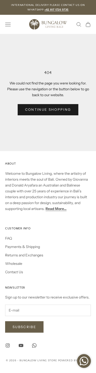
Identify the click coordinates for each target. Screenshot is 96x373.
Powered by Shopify (74, 360)
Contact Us (14, 272)
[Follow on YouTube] (21, 345)
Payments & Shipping (22, 246)
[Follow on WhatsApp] (34, 345)
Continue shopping (48, 109)
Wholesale (13, 263)
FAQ (8, 238)
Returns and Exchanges (24, 255)
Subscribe (24, 327)
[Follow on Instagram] (7, 345)
